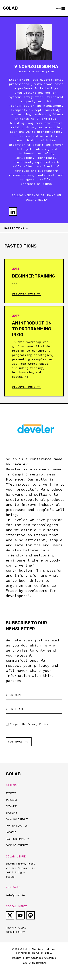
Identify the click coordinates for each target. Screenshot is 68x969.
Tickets (11, 793)
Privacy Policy (38, 724)
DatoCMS (41, 962)
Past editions (15, 838)
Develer (20, 464)
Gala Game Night (17, 819)
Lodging (11, 832)
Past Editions (14, 228)
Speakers (11, 806)
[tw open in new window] (10, 915)
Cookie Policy (15, 932)
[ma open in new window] (30, 915)
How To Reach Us (17, 825)
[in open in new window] (13, 212)
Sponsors (11, 812)
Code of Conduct (17, 845)
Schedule (11, 799)
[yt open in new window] (20, 915)
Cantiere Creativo (43, 957)
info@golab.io (15, 895)
